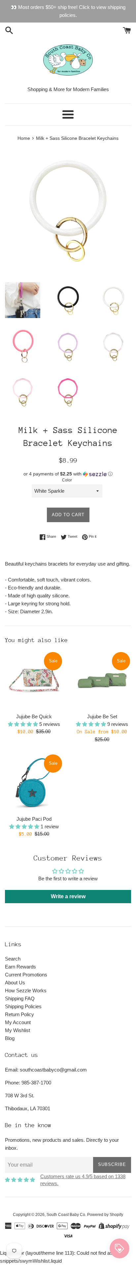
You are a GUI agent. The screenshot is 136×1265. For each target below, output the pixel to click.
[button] (68, 474)
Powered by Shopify (105, 1214)
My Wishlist (17, 1030)
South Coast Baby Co (66, 1214)
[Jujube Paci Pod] (34, 782)
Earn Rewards (20, 966)
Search (12, 959)
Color (67, 480)
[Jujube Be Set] (102, 680)
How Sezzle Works (26, 990)
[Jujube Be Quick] (34, 680)
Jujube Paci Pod (34, 819)
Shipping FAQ (20, 998)
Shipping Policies (23, 1006)
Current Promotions (26, 974)
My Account (18, 1022)
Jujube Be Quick (34, 716)
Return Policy (19, 1014)
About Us (15, 982)
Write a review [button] (68, 896)
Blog (10, 1038)
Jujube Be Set (102, 716)
